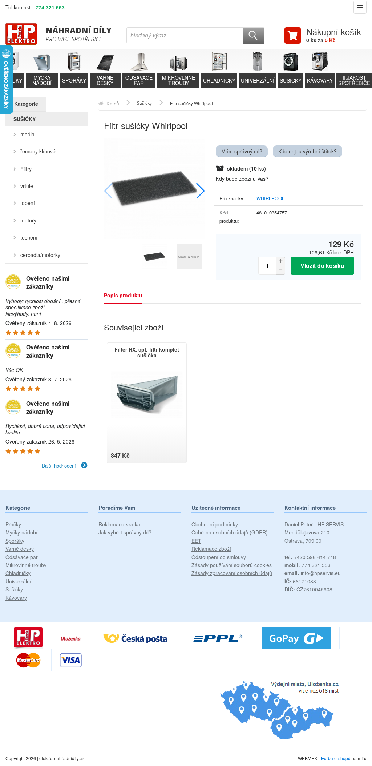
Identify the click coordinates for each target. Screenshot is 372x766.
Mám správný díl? (241, 151)
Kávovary (16, 597)
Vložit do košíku (322, 265)
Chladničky (18, 573)
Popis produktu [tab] (123, 295)
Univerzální (18, 581)
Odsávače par (21, 557)
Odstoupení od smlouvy (218, 557)
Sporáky (14, 540)
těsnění (28, 237)
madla (27, 134)
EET (196, 540)
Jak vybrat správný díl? (124, 532)
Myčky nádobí (21, 532)
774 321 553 (50, 7)
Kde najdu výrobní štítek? (307, 151)
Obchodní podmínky (214, 524)
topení (27, 202)
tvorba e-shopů (336, 758)
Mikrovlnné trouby (25, 565)
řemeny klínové (38, 151)
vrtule (26, 185)
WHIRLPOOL (270, 198)
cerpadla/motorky (40, 254)
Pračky (13, 524)
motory (28, 220)
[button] (200, 191)
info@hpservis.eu (312, 573)
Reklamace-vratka (119, 524)
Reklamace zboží (211, 548)
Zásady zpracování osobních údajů (231, 573)
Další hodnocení (59, 465)
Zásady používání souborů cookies (231, 565)
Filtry (26, 168)
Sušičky (14, 589)
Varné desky (19, 548)
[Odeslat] (253, 35)
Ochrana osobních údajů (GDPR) (229, 532)
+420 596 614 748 (310, 557)
